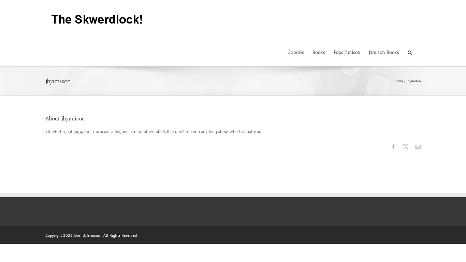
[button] (410, 52)
